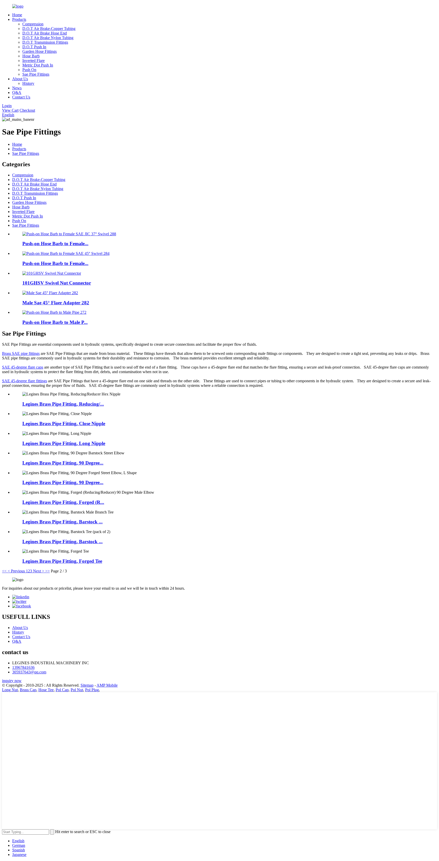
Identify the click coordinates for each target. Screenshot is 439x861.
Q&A (16, 92)
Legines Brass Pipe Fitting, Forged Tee (62, 561)
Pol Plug (92, 690)
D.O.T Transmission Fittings (45, 42)
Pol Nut (77, 690)
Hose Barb (31, 56)
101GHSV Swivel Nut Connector (56, 283)
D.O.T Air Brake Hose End (44, 33)
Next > (38, 571)
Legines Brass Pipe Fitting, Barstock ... (62, 521)
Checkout (27, 110)
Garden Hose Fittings (39, 51)
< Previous (16, 571)
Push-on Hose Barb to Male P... (55, 322)
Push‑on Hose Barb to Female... (55, 243)
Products (19, 19)
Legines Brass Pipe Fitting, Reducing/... (63, 404)
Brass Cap (28, 690)
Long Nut (10, 690)
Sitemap (87, 685)
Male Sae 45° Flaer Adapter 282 (55, 302)
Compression (32, 24)
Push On (29, 70)
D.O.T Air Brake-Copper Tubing (48, 28)
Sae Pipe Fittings (35, 74)
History (28, 83)
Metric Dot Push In (37, 65)
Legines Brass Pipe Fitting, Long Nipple (63, 443)
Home (17, 15)
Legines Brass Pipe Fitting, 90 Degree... (62, 463)
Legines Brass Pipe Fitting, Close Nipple (63, 423)
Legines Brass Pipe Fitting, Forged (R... (63, 502)
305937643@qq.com (29, 672)
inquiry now (12, 680)
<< (4, 571)
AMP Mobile (107, 685)
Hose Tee (46, 690)
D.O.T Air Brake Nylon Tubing (47, 38)
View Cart (10, 110)
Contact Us (21, 97)
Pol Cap (62, 690)
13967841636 (23, 667)
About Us (20, 79)
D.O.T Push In (34, 47)
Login (7, 106)
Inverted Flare (33, 60)
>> (47, 571)
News (17, 88)
